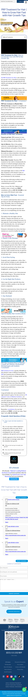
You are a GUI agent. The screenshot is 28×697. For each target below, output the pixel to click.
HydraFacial (15, 474)
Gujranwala (13, 684)
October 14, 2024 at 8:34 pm (12, 530)
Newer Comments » (22, 497)
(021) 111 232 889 (23, 1)
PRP (23, 170)
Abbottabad (18, 686)
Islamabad (12, 683)
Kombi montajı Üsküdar (13, 499)
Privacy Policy (20, 669)
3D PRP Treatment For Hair (8, 77)
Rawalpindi (18, 683)
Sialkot (7, 686)
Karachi (8, 684)
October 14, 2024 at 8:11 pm (12, 546)
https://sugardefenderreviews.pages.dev (15, 535)
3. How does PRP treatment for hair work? (14, 449)
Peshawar (12, 686)
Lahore (7, 683)
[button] (25, 37)
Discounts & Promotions (20, 662)
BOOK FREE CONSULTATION (14, 611)
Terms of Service (7, 669)
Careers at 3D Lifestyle (20, 667)
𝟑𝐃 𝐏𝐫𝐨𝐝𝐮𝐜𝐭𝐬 (7, 662)
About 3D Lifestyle (8, 667)
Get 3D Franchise (8, 672)
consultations (11, 409)
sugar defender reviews (13, 526)
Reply (6, 522)
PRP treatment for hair (7, 370)
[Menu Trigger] (26, 2)
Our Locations (20, 664)
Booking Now (14, 479)
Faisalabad (19, 684)
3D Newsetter (8, 664)
